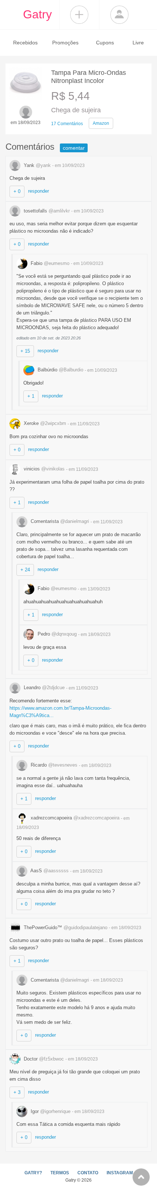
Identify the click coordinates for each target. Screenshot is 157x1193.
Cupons (105, 43)
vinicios (43, 469)
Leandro (43, 687)
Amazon (101, 123)
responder (38, 191)
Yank (36, 165)
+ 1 (30, 396)
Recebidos (25, 43)
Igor (49, 1111)
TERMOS (59, 1172)
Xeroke (44, 423)
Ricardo (53, 765)
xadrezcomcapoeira (74, 818)
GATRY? (33, 1172)
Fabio (49, 263)
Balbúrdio (59, 369)
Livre (138, 43)
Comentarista (59, 521)
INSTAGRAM (120, 1172)
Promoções (65, 43)
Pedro (56, 634)
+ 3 (17, 1092)
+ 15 (25, 351)
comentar (74, 148)
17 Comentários (67, 123)
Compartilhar (79, 15)
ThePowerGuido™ (64, 927)
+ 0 (17, 191)
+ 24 (25, 569)
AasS (49, 870)
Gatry (37, 14)
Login (119, 15)
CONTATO (87, 1172)
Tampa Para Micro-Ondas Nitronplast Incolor (88, 76)
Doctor (43, 1059)
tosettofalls (46, 211)
